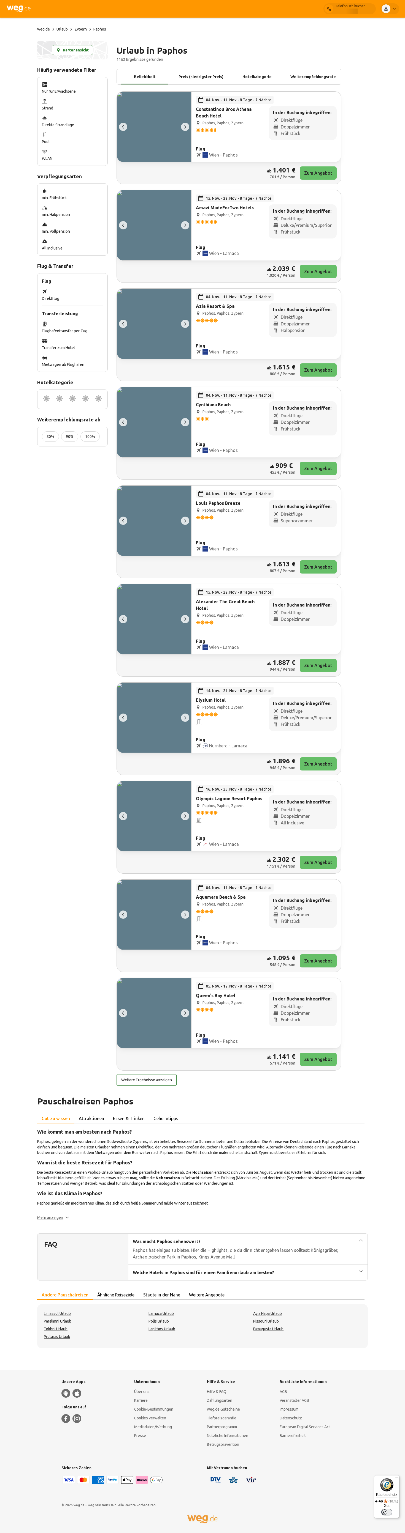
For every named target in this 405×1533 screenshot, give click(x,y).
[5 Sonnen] (98, 399)
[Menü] (396, 1478)
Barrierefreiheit (293, 1435)
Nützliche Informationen (227, 1435)
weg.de (43, 29)
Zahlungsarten (219, 1400)
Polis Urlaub (158, 1321)
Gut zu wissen (56, 1118)
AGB (283, 1391)
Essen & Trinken (129, 1118)
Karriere (141, 1400)
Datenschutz (291, 1418)
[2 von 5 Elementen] (185, 127)
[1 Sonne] (46, 399)
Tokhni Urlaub (56, 1329)
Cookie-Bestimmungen (153, 1409)
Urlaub (62, 29)
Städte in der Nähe (161, 1294)
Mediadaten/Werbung (153, 1427)
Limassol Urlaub (57, 1313)
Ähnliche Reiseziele (115, 1294)
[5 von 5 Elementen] (123, 127)
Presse (140, 1435)
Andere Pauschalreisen (65, 1294)
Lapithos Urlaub (161, 1329)
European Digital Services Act (305, 1427)
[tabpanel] (202, 1174)
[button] (53, 1217)
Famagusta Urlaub (268, 1329)
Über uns (142, 1391)
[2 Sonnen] (59, 399)
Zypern (80, 29)
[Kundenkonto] (389, 8)
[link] (229, 137)
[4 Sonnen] (85, 399)
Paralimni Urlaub (57, 1321)
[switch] (386, 1512)
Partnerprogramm (222, 1427)
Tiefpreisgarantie (221, 1418)
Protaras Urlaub (57, 1336)
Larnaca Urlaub (161, 1313)
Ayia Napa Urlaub (267, 1313)
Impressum (289, 1409)
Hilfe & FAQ (216, 1391)
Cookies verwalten (150, 1418)
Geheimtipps (165, 1118)
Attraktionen (91, 1118)
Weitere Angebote (207, 1294)
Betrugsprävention (223, 1444)
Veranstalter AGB (294, 1400)
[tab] (55, 1118)
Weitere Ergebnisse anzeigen (146, 1080)
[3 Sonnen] (72, 399)
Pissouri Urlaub (266, 1321)
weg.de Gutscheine (223, 1409)
